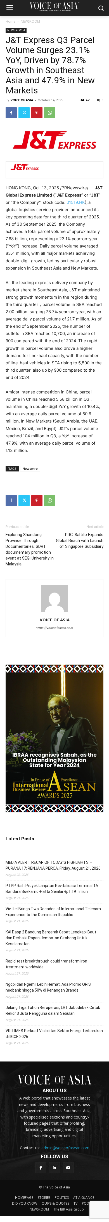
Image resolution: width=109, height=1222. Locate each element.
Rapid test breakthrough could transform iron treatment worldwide (46, 964)
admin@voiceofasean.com (65, 1147)
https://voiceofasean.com (54, 628)
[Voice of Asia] (54, 6)
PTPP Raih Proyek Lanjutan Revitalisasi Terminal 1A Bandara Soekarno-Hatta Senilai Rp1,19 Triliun (52, 888)
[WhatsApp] (49, 112)
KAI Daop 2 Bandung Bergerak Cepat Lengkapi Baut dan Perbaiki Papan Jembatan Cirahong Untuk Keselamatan (51, 938)
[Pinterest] (36, 112)
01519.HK (76, 202)
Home (10, 21)
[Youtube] (68, 1167)
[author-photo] (54, 612)
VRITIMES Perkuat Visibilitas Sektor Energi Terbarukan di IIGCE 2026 (54, 1033)
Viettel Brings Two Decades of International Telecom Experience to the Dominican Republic (53, 912)
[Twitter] (24, 112)
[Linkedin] (54, 1167)
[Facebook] (11, 112)
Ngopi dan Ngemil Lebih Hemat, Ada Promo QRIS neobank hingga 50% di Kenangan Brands (48, 987)
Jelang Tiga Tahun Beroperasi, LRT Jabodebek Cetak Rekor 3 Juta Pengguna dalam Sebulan (53, 1010)
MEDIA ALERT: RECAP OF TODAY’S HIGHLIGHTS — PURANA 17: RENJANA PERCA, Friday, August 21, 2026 (53, 865)
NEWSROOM (30, 21)
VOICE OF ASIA (22, 100)
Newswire (30, 468)
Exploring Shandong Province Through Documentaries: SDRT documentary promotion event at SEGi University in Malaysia (30, 549)
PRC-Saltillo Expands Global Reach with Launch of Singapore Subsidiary (79, 540)
